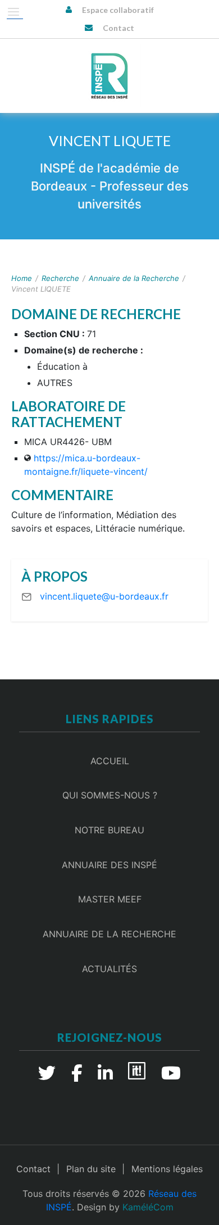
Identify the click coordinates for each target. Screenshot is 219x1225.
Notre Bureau (109, 830)
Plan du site (91, 1168)
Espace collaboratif (118, 10)
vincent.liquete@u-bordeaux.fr (104, 596)
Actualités (109, 968)
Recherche (60, 278)
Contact (118, 28)
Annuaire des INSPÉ (109, 864)
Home (21, 278)
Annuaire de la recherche (109, 934)
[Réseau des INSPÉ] (109, 76)
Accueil (109, 760)
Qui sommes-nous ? (109, 795)
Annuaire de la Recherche (134, 278)
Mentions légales (167, 1168)
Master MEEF (110, 899)
